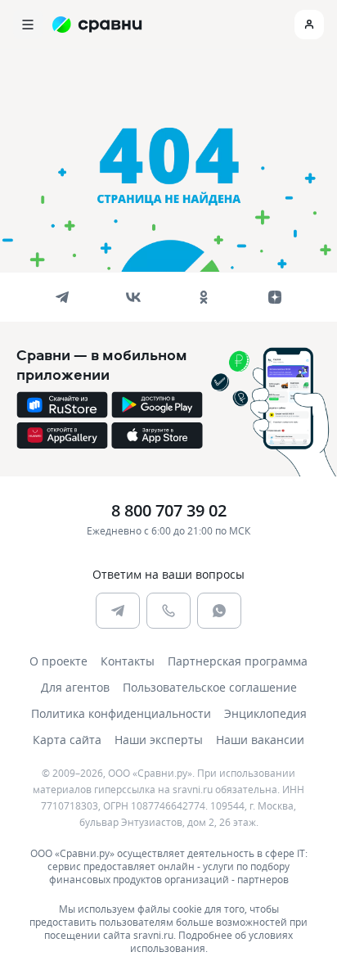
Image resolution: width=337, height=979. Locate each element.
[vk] (133, 297)
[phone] (168, 611)
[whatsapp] (219, 611)
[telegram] (62, 297)
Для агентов (75, 687)
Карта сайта (67, 739)
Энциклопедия (265, 713)
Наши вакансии (260, 739)
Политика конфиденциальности (121, 713)
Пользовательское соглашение (210, 687)
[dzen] (275, 297)
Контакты (128, 661)
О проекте (58, 661)
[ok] (203, 297)
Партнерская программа (238, 661)
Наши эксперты (159, 739)
